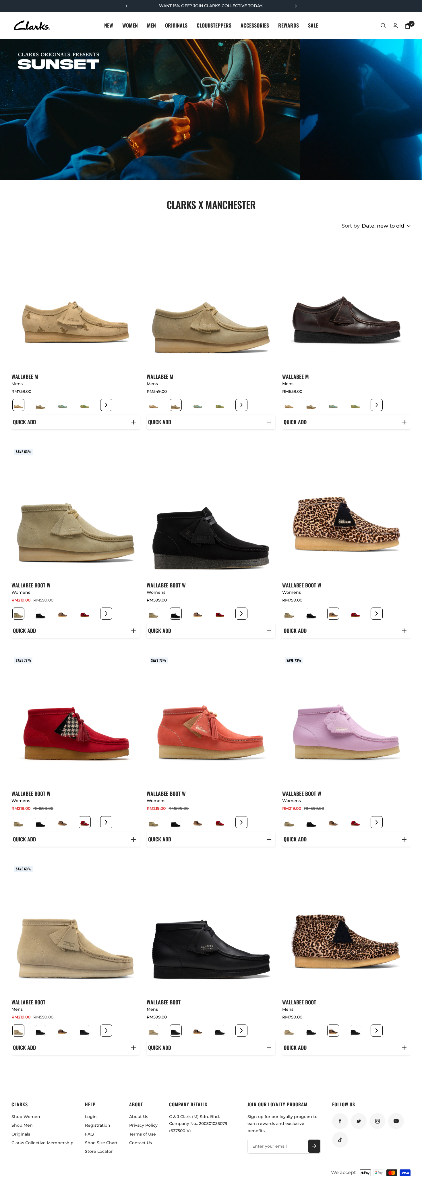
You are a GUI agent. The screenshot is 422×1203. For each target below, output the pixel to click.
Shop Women (25, 1116)
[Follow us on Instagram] (377, 1121)
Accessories (255, 25)
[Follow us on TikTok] (340, 1140)
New (108, 25)
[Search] (383, 25)
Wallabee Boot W (31, 585)
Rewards (288, 25)
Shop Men (22, 1125)
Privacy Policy (143, 1125)
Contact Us (140, 1142)
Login (91, 1116)
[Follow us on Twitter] (359, 1121)
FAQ (89, 1134)
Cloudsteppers (214, 25)
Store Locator (99, 1151)
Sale (313, 25)
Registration (97, 1125)
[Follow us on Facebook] (340, 1121)
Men (151, 25)
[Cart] (408, 25)
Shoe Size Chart (101, 1142)
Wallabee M (24, 376)
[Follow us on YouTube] (396, 1121)
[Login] (395, 25)
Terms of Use (142, 1134)
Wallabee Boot (28, 1002)
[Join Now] (314, 1146)
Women (130, 25)
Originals (176, 25)
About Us (138, 1116)
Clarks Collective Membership (42, 1142)
